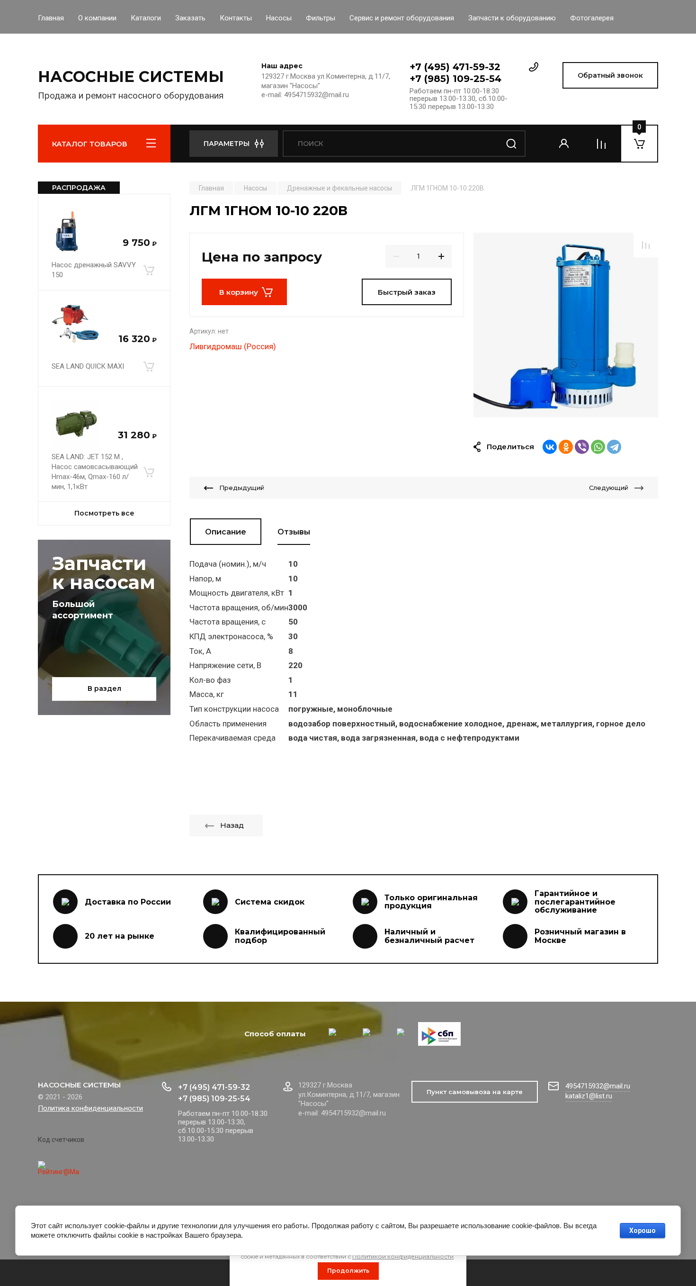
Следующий (608, 487)
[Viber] (582, 447)
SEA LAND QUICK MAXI (88, 366)
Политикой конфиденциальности (403, 1256)
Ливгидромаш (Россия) (232, 346)
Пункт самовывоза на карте (475, 1092)
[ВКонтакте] (550, 447)
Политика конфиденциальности (90, 1108)
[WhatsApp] (598, 447)
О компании (97, 18)
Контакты (236, 18)
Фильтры (320, 18)
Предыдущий (241, 487)
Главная (51, 18)
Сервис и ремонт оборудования (401, 18)
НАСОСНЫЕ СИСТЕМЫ (131, 76)
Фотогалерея (592, 18)
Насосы (279, 18)
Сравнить (646, 245)
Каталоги (146, 18)
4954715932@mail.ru (597, 1086)
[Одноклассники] (566, 447)
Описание (225, 531)
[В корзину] (149, 270)
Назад (232, 825)
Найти (511, 143)
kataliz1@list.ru (588, 1096)
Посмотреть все (104, 513)
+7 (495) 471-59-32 (455, 66)
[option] (565, 325)
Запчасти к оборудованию (512, 18)
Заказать (190, 18)
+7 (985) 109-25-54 (455, 78)
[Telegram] (614, 447)
